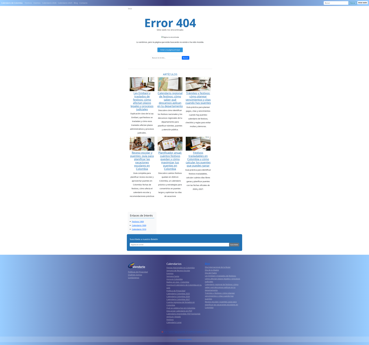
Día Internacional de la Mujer (218, 267)
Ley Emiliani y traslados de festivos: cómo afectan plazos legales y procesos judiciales (142, 101)
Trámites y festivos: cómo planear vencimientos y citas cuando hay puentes (198, 98)
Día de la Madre (212, 270)
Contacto (83, 3)
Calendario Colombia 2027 (178, 299)
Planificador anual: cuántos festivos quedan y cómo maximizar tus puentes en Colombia (170, 161)
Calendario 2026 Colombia (184, 339)
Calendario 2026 (49, 3)
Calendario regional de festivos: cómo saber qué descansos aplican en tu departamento (170, 99)
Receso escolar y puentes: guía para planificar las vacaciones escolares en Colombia (142, 161)
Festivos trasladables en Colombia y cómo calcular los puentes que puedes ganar (198, 159)
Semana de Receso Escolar (178, 270)
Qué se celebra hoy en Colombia (180, 308)
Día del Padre (211, 273)
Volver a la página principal (170, 50)
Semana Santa (172, 276)
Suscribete (234, 245)
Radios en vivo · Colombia (177, 282)
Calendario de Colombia (11, 3)
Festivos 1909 (138, 221)
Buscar (352, 3)
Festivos (28, 3)
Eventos (37, 3)
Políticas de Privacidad (138, 272)
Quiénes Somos (135, 274)
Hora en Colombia (174, 279)
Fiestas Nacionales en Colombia (180, 267)
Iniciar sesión (362, 3)
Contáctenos (133, 277)
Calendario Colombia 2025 (178, 293)
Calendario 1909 (139, 225)
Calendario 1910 (139, 229)
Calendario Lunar (174, 322)
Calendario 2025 (65, 3)
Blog (76, 3)
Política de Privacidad (175, 290)
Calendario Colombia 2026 (178, 296)
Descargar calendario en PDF (179, 311)
